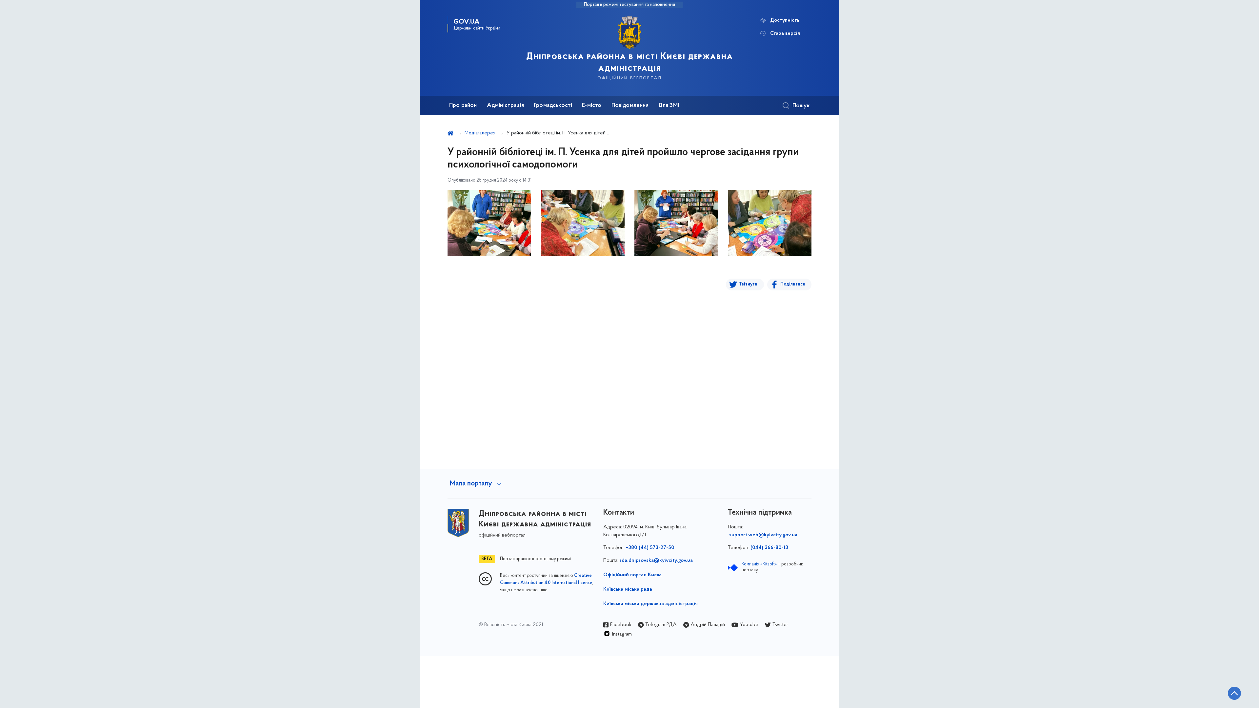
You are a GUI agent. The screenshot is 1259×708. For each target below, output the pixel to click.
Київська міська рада (627, 589)
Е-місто (591, 105)
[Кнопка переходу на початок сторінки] (1234, 693)
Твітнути (748, 284)
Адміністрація (505, 105)
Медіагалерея (480, 133)
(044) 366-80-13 (769, 547)
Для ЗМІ (668, 105)
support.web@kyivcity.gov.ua (763, 535)
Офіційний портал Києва (632, 575)
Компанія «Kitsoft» (759, 564)
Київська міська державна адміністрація (650, 603)
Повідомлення (630, 105)
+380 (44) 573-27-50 (650, 547)
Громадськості (553, 105)
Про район (463, 105)
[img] (489, 223)
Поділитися (792, 284)
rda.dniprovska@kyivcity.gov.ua (656, 560)
